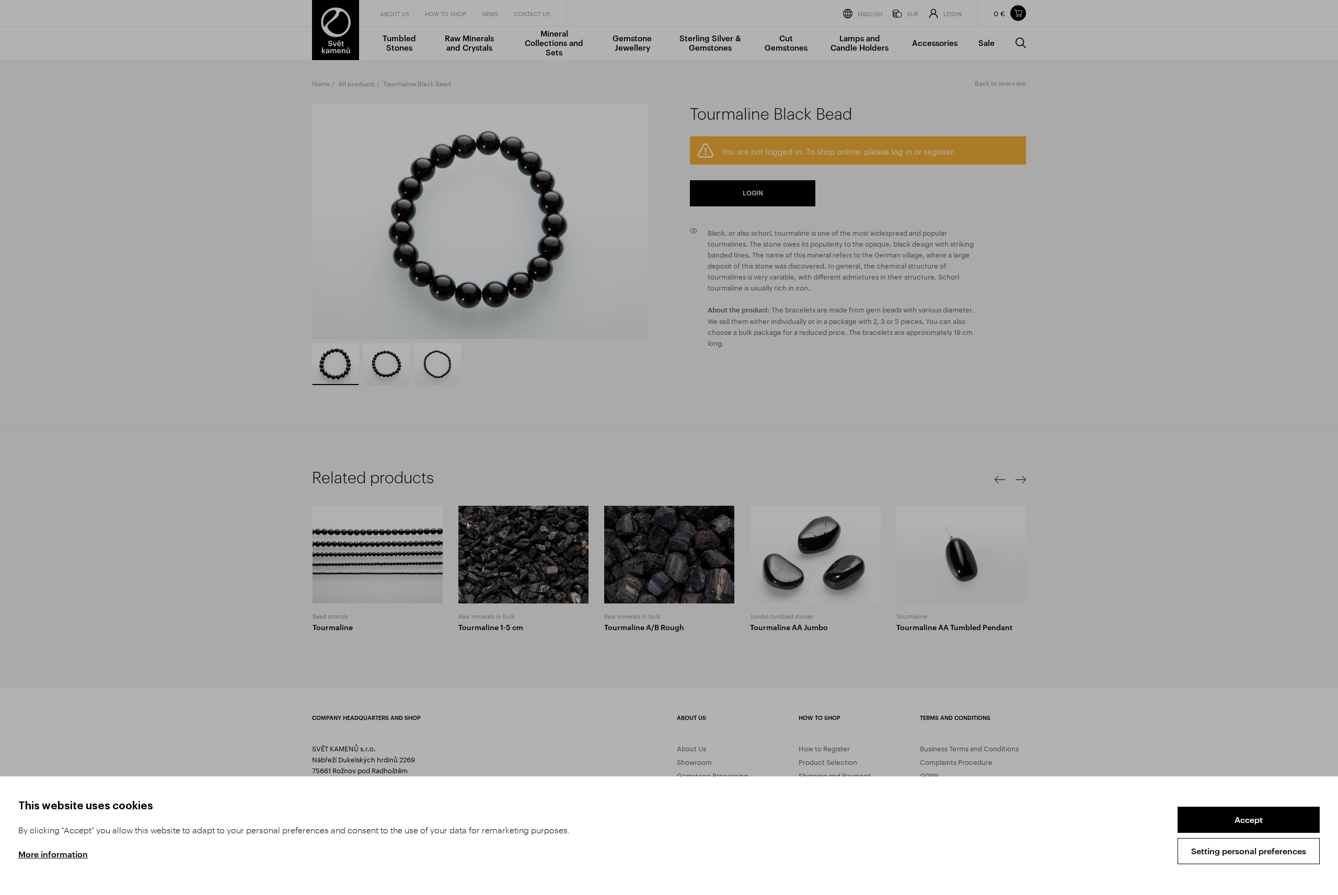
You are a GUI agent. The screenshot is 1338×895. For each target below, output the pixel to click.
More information (53, 854)
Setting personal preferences (1248, 851)
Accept (1249, 819)
